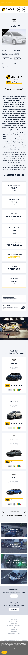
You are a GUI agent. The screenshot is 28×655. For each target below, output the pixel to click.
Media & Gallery (14, 623)
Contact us (14, 629)
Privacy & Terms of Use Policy (18, 646)
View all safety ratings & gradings (14, 515)
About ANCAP (14, 619)
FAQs (14, 627)
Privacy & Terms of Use (14, 633)
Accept (4, 652)
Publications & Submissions (14, 625)
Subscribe (14, 631)
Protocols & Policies (14, 621)
